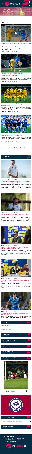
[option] (16, 11)
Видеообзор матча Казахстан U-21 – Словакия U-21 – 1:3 (16, 44)
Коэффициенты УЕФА (8, 329)
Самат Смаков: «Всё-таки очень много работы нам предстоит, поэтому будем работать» (15, 182)
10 (24, 148)
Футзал (5, 347)
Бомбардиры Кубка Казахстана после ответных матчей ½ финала (14, 313)
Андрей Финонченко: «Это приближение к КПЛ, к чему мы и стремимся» (15, 215)
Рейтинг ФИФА (6, 325)
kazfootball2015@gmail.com (20, 439)
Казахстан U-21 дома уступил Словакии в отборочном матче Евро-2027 (12, 74)
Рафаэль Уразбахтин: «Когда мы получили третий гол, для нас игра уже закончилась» (15, 247)
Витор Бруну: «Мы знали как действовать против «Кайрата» (15, 280)
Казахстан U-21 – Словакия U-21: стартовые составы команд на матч (15, 104)
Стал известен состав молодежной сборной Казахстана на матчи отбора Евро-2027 (13, 134)
